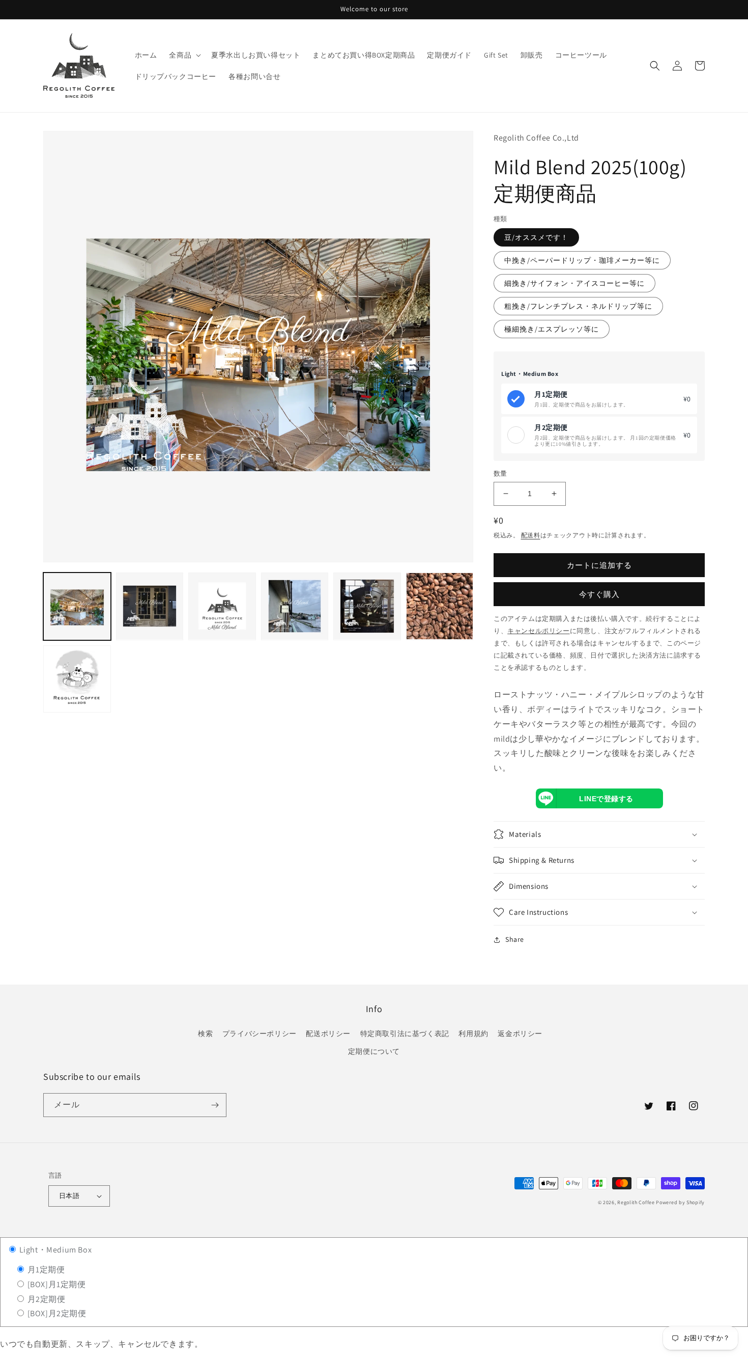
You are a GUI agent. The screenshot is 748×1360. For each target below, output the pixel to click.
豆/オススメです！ (536, 237)
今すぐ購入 (599, 594)
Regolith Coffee (636, 1202)
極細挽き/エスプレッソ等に (551, 329)
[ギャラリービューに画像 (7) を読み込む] (77, 679)
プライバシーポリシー (259, 1033)
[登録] (215, 1105)
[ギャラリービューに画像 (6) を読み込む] (440, 606)
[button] (184, 55)
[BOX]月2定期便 (56, 1313)
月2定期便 (45, 1299)
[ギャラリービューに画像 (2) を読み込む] (150, 606)
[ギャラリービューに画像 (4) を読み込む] (295, 606)
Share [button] (514, 939)
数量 (500, 473)
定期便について (374, 1051)
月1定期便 (45, 1269)
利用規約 (473, 1033)
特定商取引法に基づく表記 (404, 1033)
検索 (205, 1033)
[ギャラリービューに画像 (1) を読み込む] (77, 606)
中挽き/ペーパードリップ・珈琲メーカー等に (582, 260)
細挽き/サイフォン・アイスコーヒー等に (574, 283)
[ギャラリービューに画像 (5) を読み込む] (367, 606)
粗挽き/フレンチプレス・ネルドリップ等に (578, 306)
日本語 (69, 1195)
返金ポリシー (520, 1033)
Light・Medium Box (54, 1249)
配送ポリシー (328, 1033)
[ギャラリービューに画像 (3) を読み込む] (222, 606)
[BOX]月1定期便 (55, 1284)
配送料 (530, 535)
